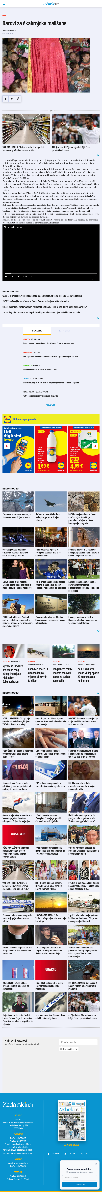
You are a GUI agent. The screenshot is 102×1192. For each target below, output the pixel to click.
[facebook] (5, 98)
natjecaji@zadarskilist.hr (18, 1147)
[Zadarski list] (51, 3)
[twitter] (12, 98)
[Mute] (18, 276)
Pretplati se (80, 1184)
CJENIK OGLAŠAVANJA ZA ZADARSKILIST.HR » (18, 1150)
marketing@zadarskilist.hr (21, 1144)
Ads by (94, 280)
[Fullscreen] (96, 276)
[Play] (5, 276)
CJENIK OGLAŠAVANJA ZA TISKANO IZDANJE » (18, 1153)
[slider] (51, 273)
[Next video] (12, 276)
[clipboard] (18, 98)
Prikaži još (50, 405)
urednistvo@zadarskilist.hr (18, 1163)
